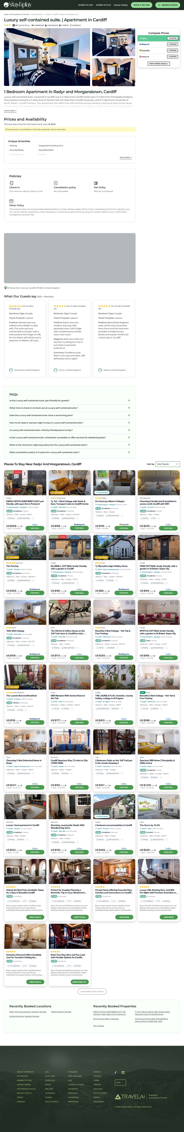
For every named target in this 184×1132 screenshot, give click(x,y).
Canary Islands (76, 1085)
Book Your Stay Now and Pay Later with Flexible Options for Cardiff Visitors (68, 956)
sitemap (21, 1102)
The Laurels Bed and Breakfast (21, 695)
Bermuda (73, 1093)
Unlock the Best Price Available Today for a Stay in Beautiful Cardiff (25, 891)
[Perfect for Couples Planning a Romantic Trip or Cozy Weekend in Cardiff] (70, 871)
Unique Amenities (19, 141)
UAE (70, 1080)
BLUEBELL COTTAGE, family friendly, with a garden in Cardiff (69, 567)
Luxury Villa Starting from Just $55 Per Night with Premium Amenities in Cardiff (158, 891)
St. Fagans (17, 699)
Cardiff (55, 14)
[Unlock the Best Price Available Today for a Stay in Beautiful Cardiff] (25, 871)
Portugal (50, 1080)
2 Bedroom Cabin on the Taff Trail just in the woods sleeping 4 (113, 761)
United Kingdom (37, 14)
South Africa (52, 1102)
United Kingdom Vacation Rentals (24, 1016)
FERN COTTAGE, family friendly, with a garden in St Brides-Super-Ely (158, 567)
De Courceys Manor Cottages (110, 501)
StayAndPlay (127, 1107)
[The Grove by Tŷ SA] (159, 806)
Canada (97, 1076)
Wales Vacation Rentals (61, 1012)
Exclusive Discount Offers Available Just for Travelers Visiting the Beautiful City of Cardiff (23, 956)
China (96, 1080)
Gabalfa (61, 766)
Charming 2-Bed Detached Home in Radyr (23, 761)
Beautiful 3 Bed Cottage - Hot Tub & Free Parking (112, 632)
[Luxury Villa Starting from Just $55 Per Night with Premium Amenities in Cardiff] (159, 871)
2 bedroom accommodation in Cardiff (113, 825)
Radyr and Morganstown (69, 14)
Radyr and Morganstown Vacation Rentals (27, 1012)
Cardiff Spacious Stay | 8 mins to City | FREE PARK (69, 761)
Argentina (73, 1097)
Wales (48, 14)
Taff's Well (62, 507)
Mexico (97, 1072)
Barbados (73, 1102)
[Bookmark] (7, 31)
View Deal (34, 528)
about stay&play (25, 1072)
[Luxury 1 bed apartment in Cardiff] (25, 806)
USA (47, 1072)
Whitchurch (107, 637)
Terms (20, 1097)
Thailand (72, 1072)
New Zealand (75, 1076)
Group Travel (121, 5)
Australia (50, 1093)
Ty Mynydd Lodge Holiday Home (111, 566)
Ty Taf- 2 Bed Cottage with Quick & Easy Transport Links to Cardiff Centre (69, 502)
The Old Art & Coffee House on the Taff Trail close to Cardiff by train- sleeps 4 (68, 632)
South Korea (100, 1093)
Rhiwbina (17, 569)
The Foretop (12, 566)
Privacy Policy (24, 1093)
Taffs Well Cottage (15, 631)
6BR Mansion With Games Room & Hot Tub (68, 697)
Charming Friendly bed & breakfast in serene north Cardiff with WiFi (158, 502)
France (97, 1085)
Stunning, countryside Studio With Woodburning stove (67, 826)
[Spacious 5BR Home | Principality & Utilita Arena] (159, 741)
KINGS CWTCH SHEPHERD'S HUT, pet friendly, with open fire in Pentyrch (25, 502)
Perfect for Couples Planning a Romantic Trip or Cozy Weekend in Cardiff (68, 891)
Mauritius (73, 1089)
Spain (47, 1085)
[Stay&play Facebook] (115, 1073)
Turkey (48, 1097)
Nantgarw (23, 507)
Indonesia (99, 1102)
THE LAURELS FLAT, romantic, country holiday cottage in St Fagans (114, 697)
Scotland (50, 1076)
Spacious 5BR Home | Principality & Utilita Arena (157, 761)
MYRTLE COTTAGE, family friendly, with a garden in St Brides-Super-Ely (158, 632)
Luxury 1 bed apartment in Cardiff (22, 825)
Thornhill (151, 507)
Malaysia (98, 1089)
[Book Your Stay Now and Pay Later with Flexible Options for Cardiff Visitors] (70, 936)
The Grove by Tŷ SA (150, 825)
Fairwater (17, 828)
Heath (60, 702)
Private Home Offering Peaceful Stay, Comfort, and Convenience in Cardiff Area (113, 891)
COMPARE (173, 38)
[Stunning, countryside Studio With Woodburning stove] (70, 806)
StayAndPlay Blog (26, 1089)
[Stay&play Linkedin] (123, 1073)
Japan (96, 1097)
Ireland (49, 1089)
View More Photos (125, 32)
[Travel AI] (129, 1096)
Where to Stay (24, 1080)
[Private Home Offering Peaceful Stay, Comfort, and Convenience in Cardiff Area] (114, 871)
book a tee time (142, 5)
